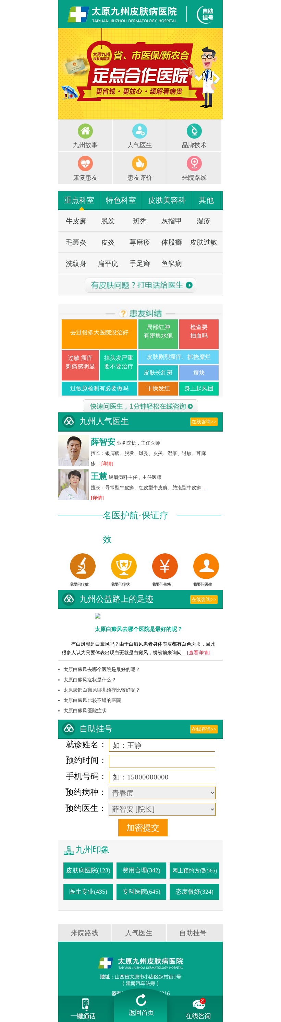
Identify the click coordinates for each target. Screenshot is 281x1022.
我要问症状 (120, 584)
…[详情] (104, 463)
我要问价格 (161, 584)
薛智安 (103, 441)
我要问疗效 (79, 584)
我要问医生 (202, 584)
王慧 (99, 476)
